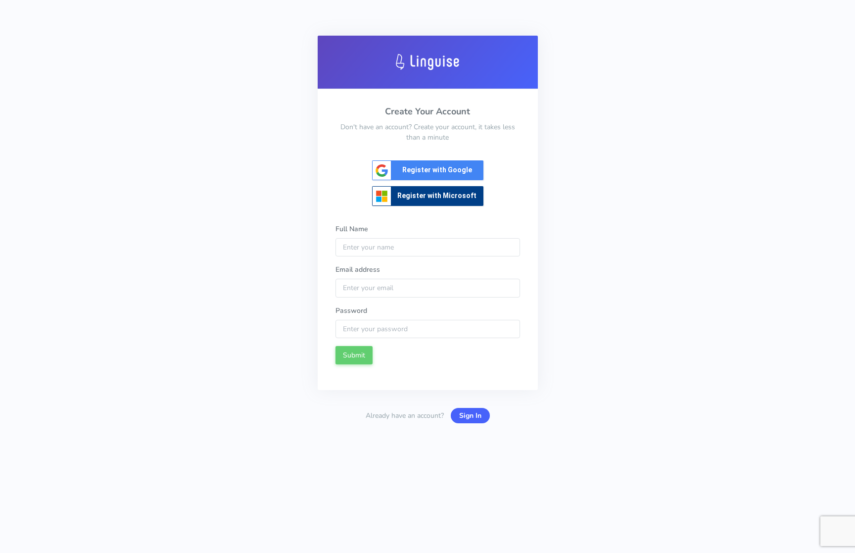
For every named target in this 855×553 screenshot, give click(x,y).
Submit (354, 355)
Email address (357, 269)
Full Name (351, 229)
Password (351, 310)
